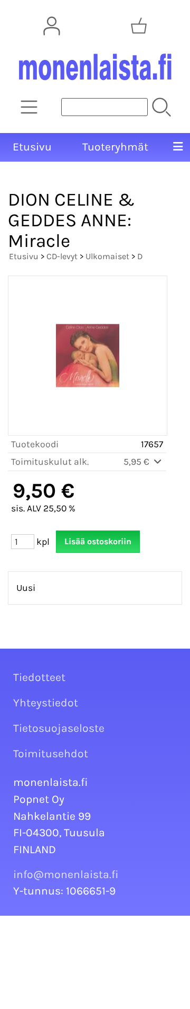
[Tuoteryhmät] (29, 107)
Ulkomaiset (107, 256)
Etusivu (32, 146)
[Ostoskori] (138, 26)
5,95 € (137, 461)
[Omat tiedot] (51, 26)
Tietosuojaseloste (58, 728)
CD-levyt (62, 256)
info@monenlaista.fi (66, 874)
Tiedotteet (39, 677)
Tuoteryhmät (115, 146)
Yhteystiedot (45, 702)
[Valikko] (178, 147)
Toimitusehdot (50, 753)
